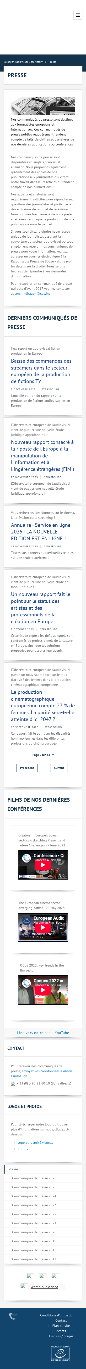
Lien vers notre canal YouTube (43, 1032)
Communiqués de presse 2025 (34, 1187)
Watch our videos (44, 1287)
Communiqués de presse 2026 (34, 1178)
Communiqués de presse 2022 (34, 1214)
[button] (43, 755)
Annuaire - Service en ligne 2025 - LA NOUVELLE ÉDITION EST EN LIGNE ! (40, 532)
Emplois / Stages (61, 1336)
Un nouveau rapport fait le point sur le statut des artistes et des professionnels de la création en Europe (40, 607)
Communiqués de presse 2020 (34, 1232)
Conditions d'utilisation (57, 1315)
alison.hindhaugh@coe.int (30, 293)
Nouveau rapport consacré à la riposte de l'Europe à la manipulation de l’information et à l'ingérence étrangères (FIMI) (42, 455)
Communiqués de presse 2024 (34, 1196)
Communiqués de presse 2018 (34, 1250)
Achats (61, 1331)
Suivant (59, 768)
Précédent (27, 768)
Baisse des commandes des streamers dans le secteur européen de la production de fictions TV (41, 370)
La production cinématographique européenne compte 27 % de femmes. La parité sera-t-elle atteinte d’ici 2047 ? (43, 705)
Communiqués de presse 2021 (34, 1223)
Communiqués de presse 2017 (34, 1259)
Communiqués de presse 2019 (34, 1241)
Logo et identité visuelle (35, 1142)
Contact (61, 1320)
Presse (13, 1169)
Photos (23, 1149)
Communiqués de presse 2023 (34, 1205)
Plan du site (61, 1326)
